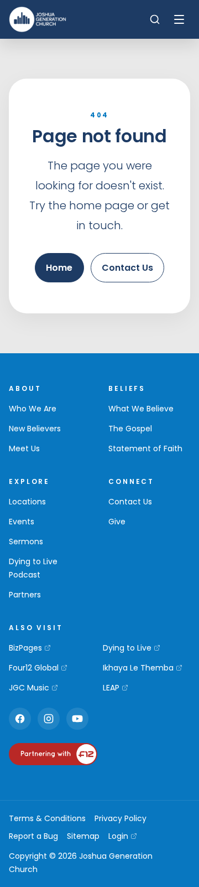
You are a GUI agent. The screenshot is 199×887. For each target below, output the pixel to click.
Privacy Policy (120, 818)
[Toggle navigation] (179, 19)
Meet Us (24, 448)
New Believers (35, 428)
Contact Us (127, 267)
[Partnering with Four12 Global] (53, 754)
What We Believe (141, 408)
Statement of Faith (145, 448)
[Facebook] (20, 719)
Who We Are (32, 408)
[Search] (155, 19)
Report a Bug (33, 836)
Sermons (26, 541)
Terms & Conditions (47, 818)
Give (116, 521)
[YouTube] (77, 719)
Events (21, 521)
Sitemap (83, 836)
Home (59, 267)
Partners (25, 594)
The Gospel (130, 428)
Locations (27, 501)
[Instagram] (49, 719)
